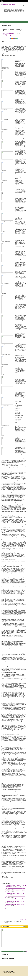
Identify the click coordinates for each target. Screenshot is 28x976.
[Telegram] (18, 38)
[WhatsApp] (16, 38)
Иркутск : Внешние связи (11, 35)
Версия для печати (23, 919)
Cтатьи (13, 921)
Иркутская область (7, 921)
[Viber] (14, 38)
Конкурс (3, 948)
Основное (17, 921)
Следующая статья (15, 36)
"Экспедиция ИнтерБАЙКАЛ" (8, 971)
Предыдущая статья (5, 36)
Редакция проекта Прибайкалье (8, 33)
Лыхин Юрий (4, 34)
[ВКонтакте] (10, 38)
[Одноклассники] (12, 38)
